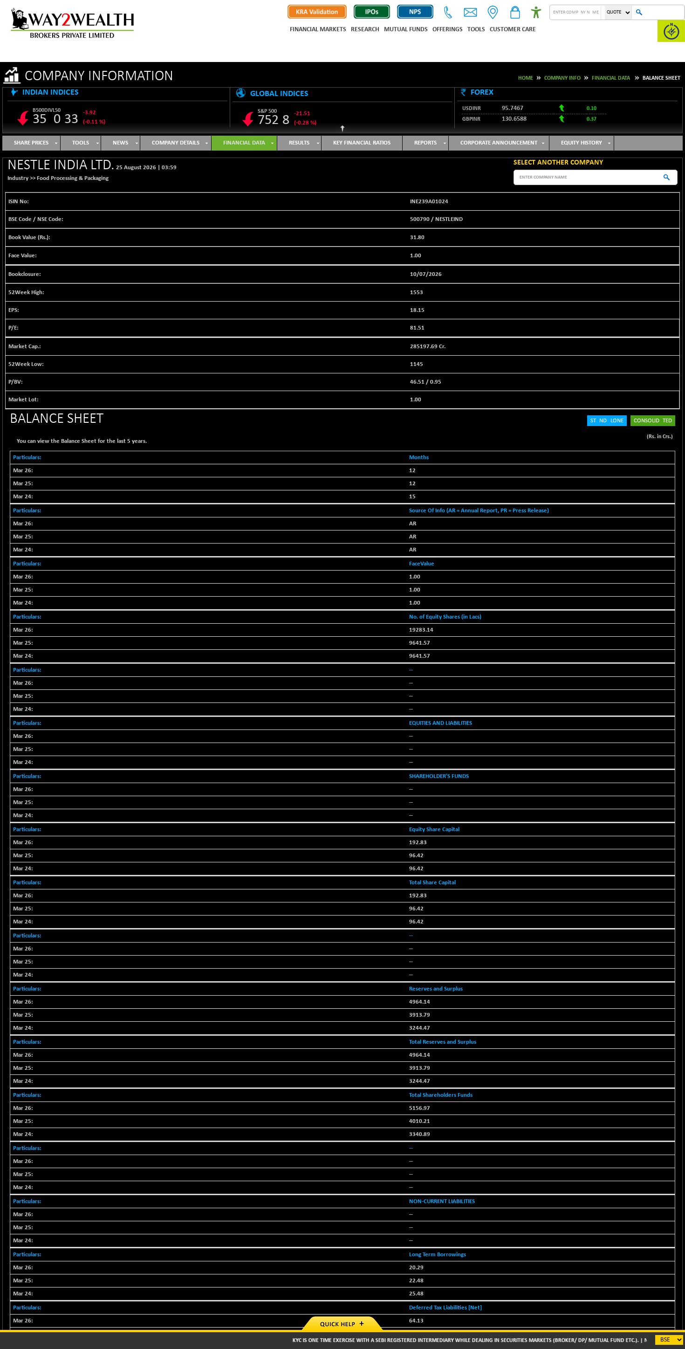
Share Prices (31, 143)
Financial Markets (318, 29)
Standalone (606, 421)
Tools (476, 29)
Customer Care (513, 29)
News (120, 143)
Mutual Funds (406, 29)
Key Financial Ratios (361, 143)
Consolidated (653, 421)
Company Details (175, 143)
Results (299, 143)
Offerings (447, 29)
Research (365, 29)
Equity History (581, 143)
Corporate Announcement (498, 143)
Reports (425, 143)
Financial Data (611, 78)
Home (525, 78)
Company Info (562, 78)
